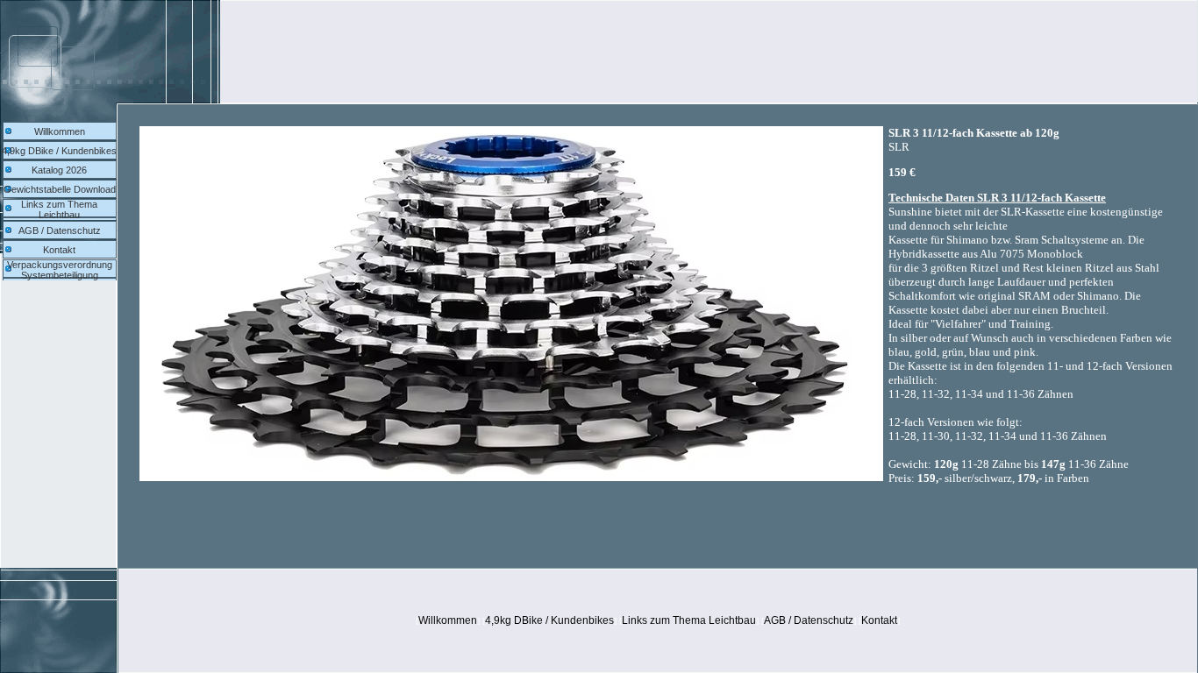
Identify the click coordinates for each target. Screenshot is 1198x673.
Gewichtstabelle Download (60, 189)
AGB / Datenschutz (59, 230)
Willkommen (59, 131)
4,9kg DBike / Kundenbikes (59, 150)
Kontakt (59, 249)
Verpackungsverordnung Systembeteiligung (59, 269)
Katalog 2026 (59, 170)
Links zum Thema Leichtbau (59, 209)
